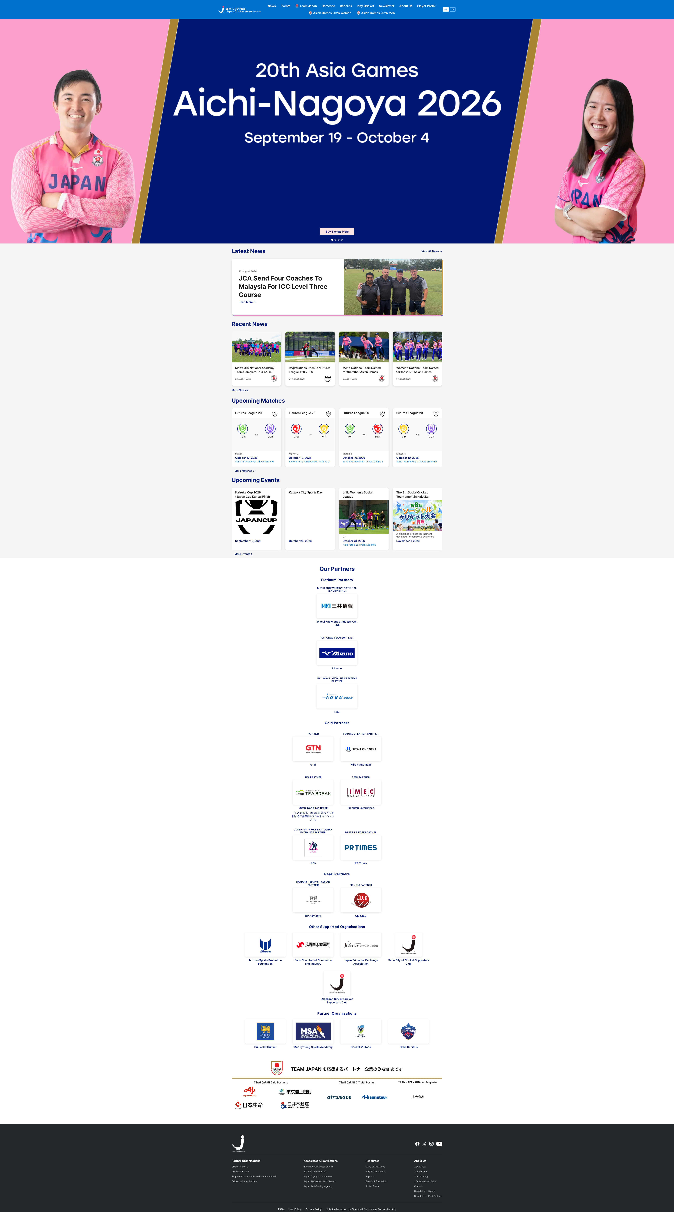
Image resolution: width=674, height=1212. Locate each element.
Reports (370, 1176)
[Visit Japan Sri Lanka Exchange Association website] (361, 944)
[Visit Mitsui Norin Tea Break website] (313, 792)
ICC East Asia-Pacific (315, 1171)
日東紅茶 (318, 812)
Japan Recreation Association (319, 1181)
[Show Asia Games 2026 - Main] (332, 240)
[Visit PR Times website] (361, 847)
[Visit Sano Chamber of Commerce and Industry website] (313, 944)
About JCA (420, 1166)
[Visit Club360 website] (361, 900)
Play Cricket (365, 6)
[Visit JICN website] (313, 847)
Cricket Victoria (240, 1166)
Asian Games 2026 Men (378, 13)
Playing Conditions (375, 1171)
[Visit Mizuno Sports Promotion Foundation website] (265, 944)
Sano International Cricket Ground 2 (309, 461)
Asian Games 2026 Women (332, 13)
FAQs (281, 1209)
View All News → (431, 251)
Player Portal (426, 6)
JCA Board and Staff (425, 1181)
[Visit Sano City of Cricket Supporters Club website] (408, 944)
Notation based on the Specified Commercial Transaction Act (361, 1209)
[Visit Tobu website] (337, 696)
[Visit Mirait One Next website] (361, 749)
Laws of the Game (375, 1166)
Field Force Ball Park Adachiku (359, 544)
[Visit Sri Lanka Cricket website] (265, 1031)
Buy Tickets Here (337, 231)
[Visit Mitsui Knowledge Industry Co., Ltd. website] (337, 606)
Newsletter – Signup (424, 1191)
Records (346, 6)
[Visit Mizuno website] (337, 653)
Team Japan (308, 6)
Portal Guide (372, 1186)
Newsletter (386, 6)
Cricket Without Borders (244, 1181)
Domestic (328, 6)
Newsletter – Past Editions (428, 1196)
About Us (405, 6)
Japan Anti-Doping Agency (318, 1186)
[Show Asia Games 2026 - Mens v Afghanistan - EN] (338, 240)
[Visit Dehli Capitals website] (408, 1031)
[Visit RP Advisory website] (313, 900)
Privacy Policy (313, 1209)
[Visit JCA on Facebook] (417, 1144)
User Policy (294, 1209)
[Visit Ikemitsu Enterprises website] (361, 792)
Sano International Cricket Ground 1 (255, 461)
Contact (418, 1186)
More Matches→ (244, 470)
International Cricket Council (318, 1166)
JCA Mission (420, 1171)
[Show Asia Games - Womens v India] (335, 240)
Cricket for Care (240, 1171)
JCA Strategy (421, 1176)
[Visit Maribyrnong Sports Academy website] (313, 1031)
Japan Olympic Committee (318, 1176)
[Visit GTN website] (313, 749)
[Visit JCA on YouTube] (439, 1144)
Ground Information (376, 1181)
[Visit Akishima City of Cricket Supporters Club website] (337, 983)
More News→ (240, 390)
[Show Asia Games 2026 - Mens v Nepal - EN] (342, 240)
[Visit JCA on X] (424, 1144)
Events (285, 6)
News (272, 6)
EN (445, 9)
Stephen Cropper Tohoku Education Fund (254, 1176)
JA (452, 9)
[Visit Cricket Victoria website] (361, 1031)
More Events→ (243, 553)
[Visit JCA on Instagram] (431, 1144)
